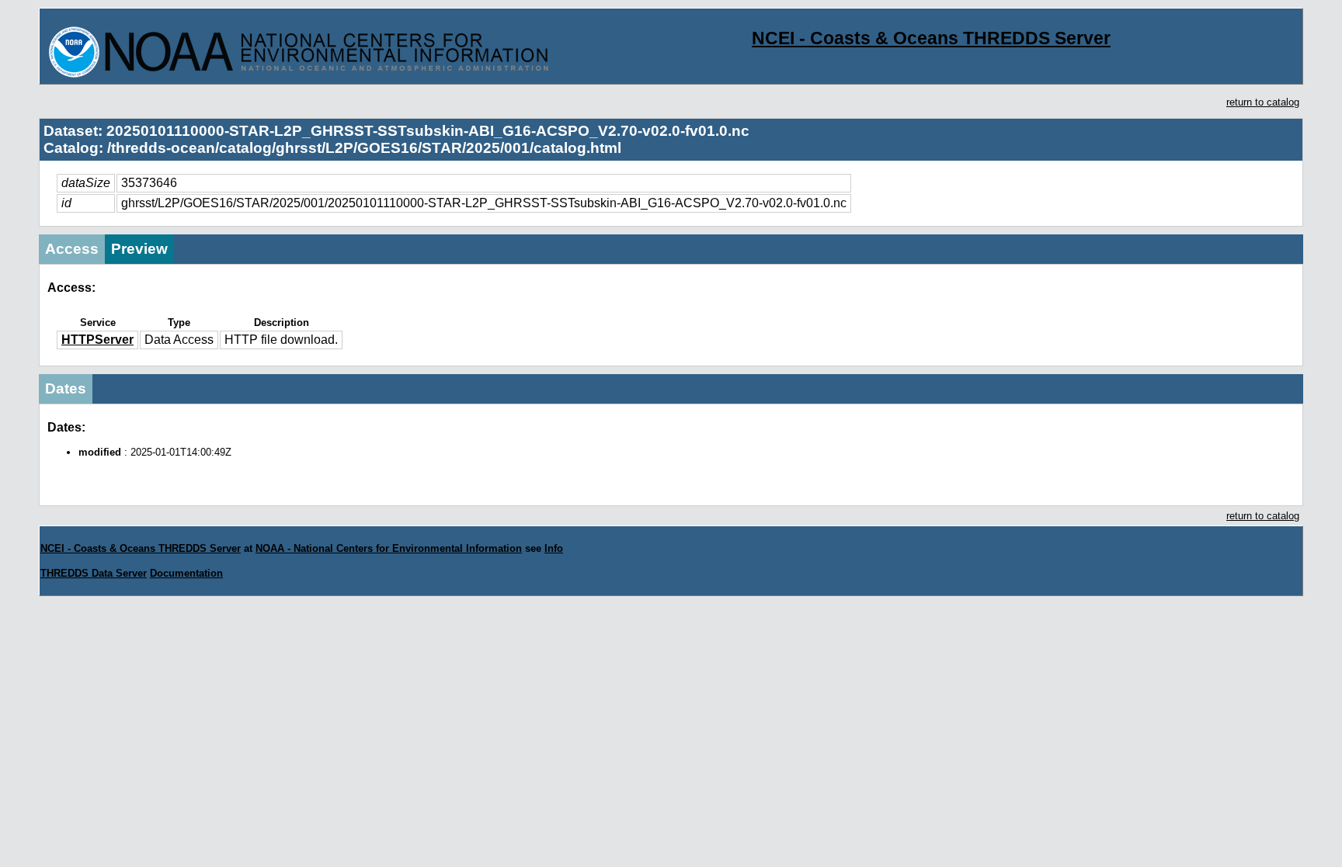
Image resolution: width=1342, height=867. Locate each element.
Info (553, 548)
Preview (139, 249)
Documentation (186, 573)
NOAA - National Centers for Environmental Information (389, 548)
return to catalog (1262, 102)
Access (72, 249)
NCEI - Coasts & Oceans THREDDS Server (931, 38)
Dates (65, 388)
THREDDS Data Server (93, 573)
